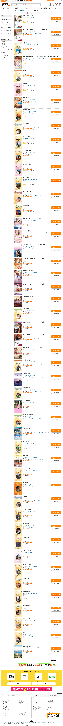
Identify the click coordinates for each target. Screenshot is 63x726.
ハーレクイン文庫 (37, 101)
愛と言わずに (26, 70)
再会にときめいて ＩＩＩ (29, 428)
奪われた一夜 (26, 441)
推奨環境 (34, 709)
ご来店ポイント (19, 683)
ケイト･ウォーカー (28, 165)
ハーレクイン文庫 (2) (4, 35)
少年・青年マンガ (6, 700)
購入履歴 (19, 703)
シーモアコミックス (26, 8)
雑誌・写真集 (48, 8)
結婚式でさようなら (27, 83)
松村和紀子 (46, 232)
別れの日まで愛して (27, 564)
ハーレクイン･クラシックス (39, 168)
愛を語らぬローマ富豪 (28, 270)
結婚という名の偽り (27, 550)
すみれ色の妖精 (26, 109)
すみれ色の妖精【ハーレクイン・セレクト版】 (34, 334)
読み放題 (7, 0)
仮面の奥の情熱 (26, 387)
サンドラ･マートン (41, 58)
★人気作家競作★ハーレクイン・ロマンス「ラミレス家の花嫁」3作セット (40, 56)
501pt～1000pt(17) (4, 55)
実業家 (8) (4, 41)
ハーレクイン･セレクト (38, 33)
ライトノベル (37, 8)
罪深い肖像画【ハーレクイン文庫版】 (32, 296)
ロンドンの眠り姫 (27, 509)
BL (20, 8)
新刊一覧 (59, 695)
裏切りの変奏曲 (26, 177)
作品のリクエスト (36, 708)
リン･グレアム (27, 17)
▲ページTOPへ (59, 693)
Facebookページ (51, 706)
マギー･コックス (28, 525)
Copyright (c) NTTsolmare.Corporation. (31, 725)
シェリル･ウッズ (34, 232)
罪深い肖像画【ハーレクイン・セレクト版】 (33, 15)
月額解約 (19, 706)
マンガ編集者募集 (51, 701)
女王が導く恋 (26, 578)
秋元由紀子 (33, 17)
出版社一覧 (56, 695)
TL (31, 8)
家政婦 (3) (4, 44)
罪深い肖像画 (26, 308)
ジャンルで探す (15, 4)
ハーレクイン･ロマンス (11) (6, 30)
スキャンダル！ (26, 496)
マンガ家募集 (50, 700)
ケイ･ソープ (27, 552)
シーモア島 (17, 0)
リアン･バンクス (28, 402)
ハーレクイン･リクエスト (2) (6, 33)
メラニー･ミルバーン (28, 470)
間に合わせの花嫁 (27, 360)
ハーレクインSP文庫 (37, 326)
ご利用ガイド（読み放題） (37, 707)
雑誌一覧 (51, 695)
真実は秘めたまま (27, 455)
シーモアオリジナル (6, 709)
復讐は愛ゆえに (26, 97)
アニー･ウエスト (28, 620)
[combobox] (29, 5)
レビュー (12, 0)
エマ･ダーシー (27, 58)
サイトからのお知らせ (21, 713)
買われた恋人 (26, 632)
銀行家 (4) (4, 43)
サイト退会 (19, 709)
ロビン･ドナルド (28, 31)
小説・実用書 (42, 8)
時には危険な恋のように (28, 401)
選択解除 (2, 17)
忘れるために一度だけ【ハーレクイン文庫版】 (34, 258)
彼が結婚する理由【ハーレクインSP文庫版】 (33, 322)
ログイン (57, 0)
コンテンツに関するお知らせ (22, 714)
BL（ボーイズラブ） (6, 702)
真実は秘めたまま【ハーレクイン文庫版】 (33, 347)
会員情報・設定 (20, 702)
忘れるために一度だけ (28, 414)
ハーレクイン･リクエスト (38, 377)
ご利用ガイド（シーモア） (37, 706)
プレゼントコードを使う (22, 712)
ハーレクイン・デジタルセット (39, 60)
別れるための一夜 (27, 191)
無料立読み (56, 21)
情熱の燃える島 (26, 619)
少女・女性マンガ (6, 701)
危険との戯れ (26, 123)
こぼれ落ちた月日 (27, 150)
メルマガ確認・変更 (21, 701)
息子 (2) (3, 47)
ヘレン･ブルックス (28, 85)
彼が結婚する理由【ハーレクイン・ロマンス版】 (34, 244)
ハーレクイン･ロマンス (38, 47)
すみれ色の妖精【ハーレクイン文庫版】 (32, 218)
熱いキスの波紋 (26, 605)
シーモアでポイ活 (43, 683)
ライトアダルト (59, 8)
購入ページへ (56, 18)
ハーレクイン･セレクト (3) (5, 32)
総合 (3, 8)
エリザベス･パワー (28, 152)
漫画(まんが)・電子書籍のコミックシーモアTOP (23, 10)
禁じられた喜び (26, 523)
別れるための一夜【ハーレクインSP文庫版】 (33, 284)
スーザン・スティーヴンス (29, 647)
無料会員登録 (50, 0)
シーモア (3, 0)
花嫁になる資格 (26, 373)
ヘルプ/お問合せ (35, 703)
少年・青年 (9, 8)
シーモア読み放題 (5, 715)
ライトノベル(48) (4, 13)
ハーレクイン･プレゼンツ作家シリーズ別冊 (41, 432)
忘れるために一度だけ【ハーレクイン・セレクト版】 (35, 29)
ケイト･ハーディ (28, 607)
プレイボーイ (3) (5, 46)
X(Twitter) (49, 707)
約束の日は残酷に (27, 43)
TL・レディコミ (5, 703)
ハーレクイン (31, 33)
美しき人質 (25, 482)
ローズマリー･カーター (29, 44)
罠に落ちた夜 (26, 537)
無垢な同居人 (26, 205)
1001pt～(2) (3, 57)
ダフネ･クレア (27, 361)
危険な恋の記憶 (26, 591)
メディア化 (54, 8)
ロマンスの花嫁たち (27, 231)
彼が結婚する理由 (27, 136)
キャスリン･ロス (28, 484)
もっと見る (10, 49)
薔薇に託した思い (27, 646)
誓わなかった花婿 (27, 164)
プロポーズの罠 (26, 469)
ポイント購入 (20, 700)
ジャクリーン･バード (28, 111)
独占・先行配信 (5, 710)
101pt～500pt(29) (4, 54)
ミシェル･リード (34, 58)
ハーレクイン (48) (4, 24)
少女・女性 (15, 8)
